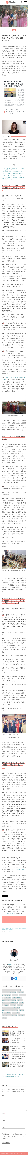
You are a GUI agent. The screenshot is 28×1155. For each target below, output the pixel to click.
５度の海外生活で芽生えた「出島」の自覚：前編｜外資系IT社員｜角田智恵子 (17, 1056)
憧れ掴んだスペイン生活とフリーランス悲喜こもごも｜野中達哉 (17, 1048)
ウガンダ (7, 997)
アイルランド (6, 990)
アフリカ (5, 992)
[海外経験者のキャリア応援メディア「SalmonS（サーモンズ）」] (14, 2)
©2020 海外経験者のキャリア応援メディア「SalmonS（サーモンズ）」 (14, 1153)
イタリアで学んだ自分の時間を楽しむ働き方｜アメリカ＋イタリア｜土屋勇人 (17, 1064)
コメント (4, 1095)
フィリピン (14, 1010)
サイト (3, 1127)
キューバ (5, 1002)
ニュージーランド (7, 1007)
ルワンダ (21, 1015)
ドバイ (20, 1005)
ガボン (13, 1000)
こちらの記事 (9, 913)
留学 (14, 30)
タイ (6, 1005)
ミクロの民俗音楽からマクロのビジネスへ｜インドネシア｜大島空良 (17, 1040)
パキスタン (5, 1010)
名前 (3, 1113)
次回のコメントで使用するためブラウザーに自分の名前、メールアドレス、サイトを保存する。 (14, 1136)
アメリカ (13, 992)
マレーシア (16, 1012)
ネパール (17, 1007)
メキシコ (14, 1015)
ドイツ (13, 1005)
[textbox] (14, 187)
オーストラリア (17, 997)
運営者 (9, 964)
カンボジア (5, 1000)
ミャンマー (5, 1015)
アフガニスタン (16, 990)
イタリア (7, 995)
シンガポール (14, 1002)
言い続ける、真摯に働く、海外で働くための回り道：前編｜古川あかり (17, 1033)
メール (4, 1120)
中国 (4, 1018)
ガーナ (20, 1000)
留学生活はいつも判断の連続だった (12, 171)
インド (15, 995)
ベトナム (10, 931)
